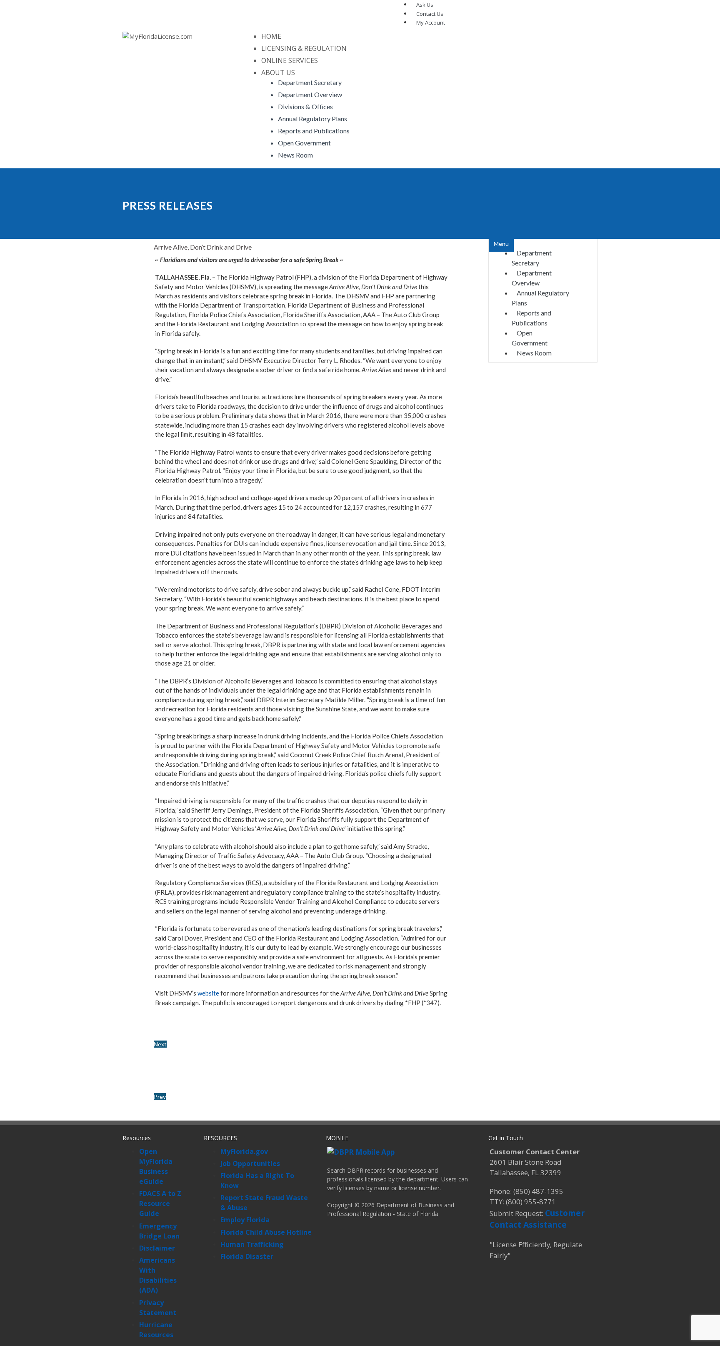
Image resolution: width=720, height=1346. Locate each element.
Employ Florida (245, 1219)
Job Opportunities (250, 1163)
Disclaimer (157, 1248)
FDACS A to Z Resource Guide (160, 1203)
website (208, 993)
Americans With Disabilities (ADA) (158, 1275)
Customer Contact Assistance (537, 1219)
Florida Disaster (246, 1256)
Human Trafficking (252, 1244)
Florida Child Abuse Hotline (266, 1232)
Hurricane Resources (156, 1329)
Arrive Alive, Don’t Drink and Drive (203, 247)
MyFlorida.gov (244, 1151)
